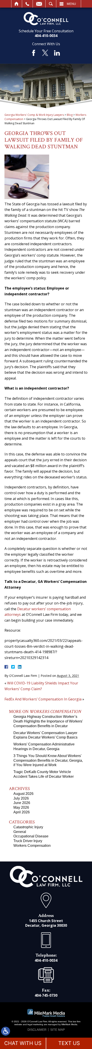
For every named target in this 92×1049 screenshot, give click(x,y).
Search (51, 4)
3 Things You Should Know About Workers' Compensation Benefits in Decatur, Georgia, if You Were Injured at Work (48, 760)
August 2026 (23, 794)
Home (16, 4)
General (19, 832)
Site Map (57, 1029)
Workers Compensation (32, 845)
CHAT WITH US (23, 1043)
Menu (71, 4)
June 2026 (21, 803)
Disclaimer (36, 1029)
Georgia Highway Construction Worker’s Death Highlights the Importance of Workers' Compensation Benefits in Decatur (48, 721)
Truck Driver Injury (27, 841)
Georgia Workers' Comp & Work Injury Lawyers (34, 115)
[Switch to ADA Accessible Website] (5, 1031)
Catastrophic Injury (28, 827)
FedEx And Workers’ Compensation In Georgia (43, 699)
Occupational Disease (30, 836)
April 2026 (21, 812)
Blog (70, 115)
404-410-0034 (46, 35)
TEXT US (69, 1043)
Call (27, 4)
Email (39, 4)
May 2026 (21, 807)
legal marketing (35, 1024)
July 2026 (21, 798)
